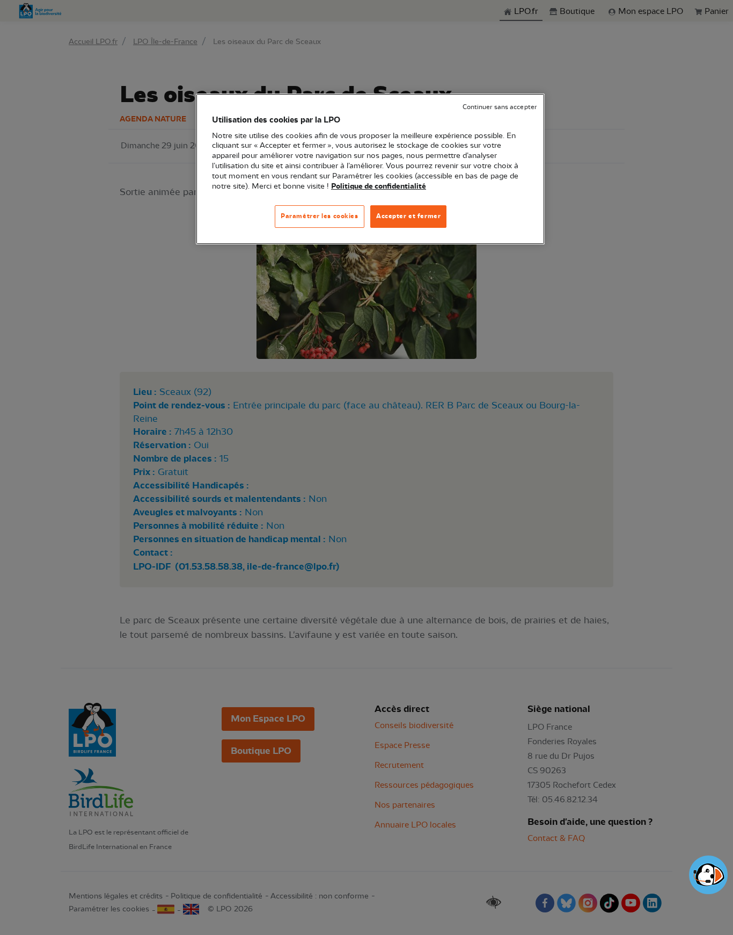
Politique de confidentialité (378, 186)
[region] (370, 169)
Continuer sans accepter (500, 107)
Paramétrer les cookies (319, 216)
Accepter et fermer (408, 216)
